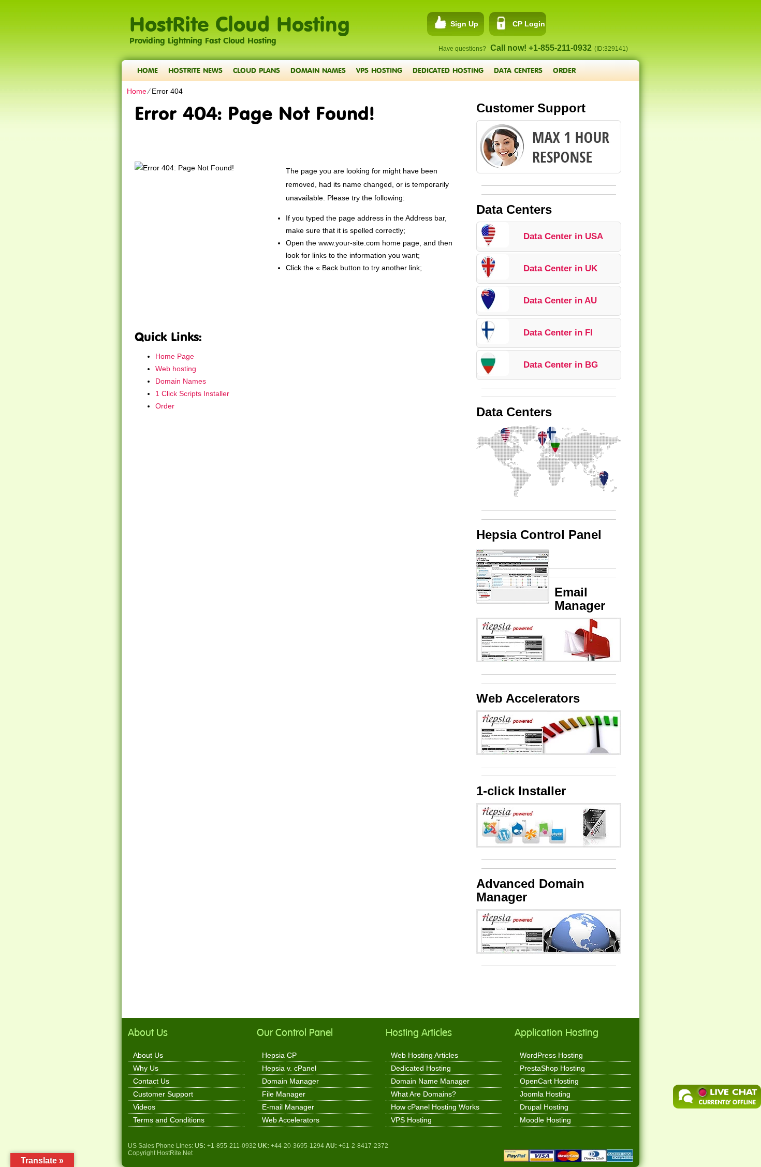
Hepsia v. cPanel (289, 1068)
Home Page (174, 356)
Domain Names (318, 70)
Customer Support (163, 1094)
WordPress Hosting (551, 1055)
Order (564, 70)
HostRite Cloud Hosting (239, 18)
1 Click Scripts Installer (192, 393)
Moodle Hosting (545, 1120)
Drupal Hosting (544, 1107)
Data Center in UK (560, 268)
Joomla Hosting (545, 1094)
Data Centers (518, 70)
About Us (148, 1055)
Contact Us (151, 1081)
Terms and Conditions (168, 1120)
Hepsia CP (279, 1055)
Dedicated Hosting (448, 70)
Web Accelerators (290, 1120)
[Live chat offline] (717, 1096)
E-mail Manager (288, 1107)
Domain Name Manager (430, 1081)
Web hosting (175, 368)
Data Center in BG (560, 365)
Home (147, 70)
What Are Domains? (423, 1094)
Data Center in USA (563, 236)
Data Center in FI (558, 333)
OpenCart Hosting (549, 1081)
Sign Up (464, 24)
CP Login (529, 24)
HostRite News (195, 70)
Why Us (145, 1068)
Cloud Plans (256, 70)
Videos (144, 1107)
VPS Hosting (379, 70)
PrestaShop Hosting (552, 1068)
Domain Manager (290, 1081)
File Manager (283, 1094)
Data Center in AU (560, 300)
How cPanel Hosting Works (435, 1107)
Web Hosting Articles (424, 1055)
